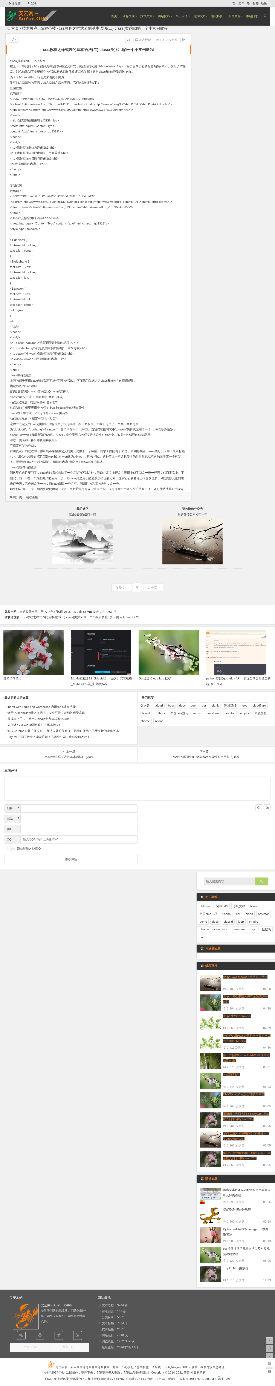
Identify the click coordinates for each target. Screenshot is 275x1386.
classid (145, 713)
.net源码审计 (231, 1074)
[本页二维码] (269, 1371)
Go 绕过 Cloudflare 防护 (155, 678)
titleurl (159, 705)
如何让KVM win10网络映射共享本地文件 (35, 725)
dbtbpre (160, 713)
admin (87, 611)
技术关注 (146, 16)
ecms (197, 713)
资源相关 (199, 16)
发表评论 (144, 39)
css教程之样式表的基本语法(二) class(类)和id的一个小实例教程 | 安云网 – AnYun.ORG (81, 617)
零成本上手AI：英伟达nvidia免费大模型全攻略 (38, 719)
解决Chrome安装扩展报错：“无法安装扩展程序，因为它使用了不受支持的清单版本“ (64, 731)
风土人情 (182, 16)
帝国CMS (230, 705)
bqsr (171, 705)
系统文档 (261, 713)
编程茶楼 (48, 28)
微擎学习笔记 (12, 678)
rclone (159, 721)
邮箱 (13, 818)
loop (245, 705)
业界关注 (129, 16)
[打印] (128, 40)
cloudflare (259, 705)
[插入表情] (258, 807)
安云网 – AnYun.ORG (33, 16)
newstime (212, 713)
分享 (154, 587)
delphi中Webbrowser (237, 1016)
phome (145, 721)
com (194, 705)
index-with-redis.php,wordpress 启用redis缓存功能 (42, 706)
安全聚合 (234, 16)
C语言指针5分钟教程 (237, 1209)
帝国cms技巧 (179, 713)
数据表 (145, 705)
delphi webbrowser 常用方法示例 (245, 977)
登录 (34, 3)
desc (182, 705)
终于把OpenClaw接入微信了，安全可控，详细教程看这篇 (46, 713)
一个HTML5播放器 (235, 1268)
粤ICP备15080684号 (203, 1379)
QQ (9, 839)
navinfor (229, 713)
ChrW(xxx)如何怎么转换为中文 (243, 1094)
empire (244, 713)
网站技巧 (164, 16)
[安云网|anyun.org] (224, 1379)
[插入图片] (267, 807)
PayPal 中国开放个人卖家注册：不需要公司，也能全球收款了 (49, 737)
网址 (10, 829)
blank (215, 705)
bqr (204, 705)
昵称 (13, 808)
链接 (264, 3)
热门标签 (253, 3)
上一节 (17, 66)
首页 (114, 16)
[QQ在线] (40, 1335)
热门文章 (238, 3)
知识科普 (217, 16)
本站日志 (252, 16)
